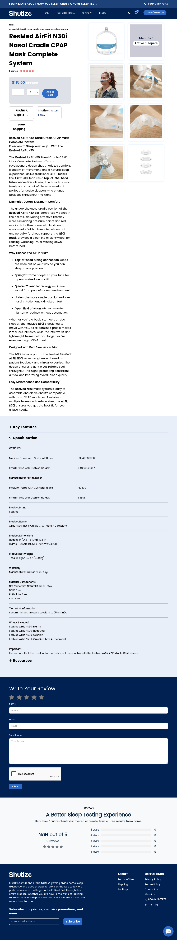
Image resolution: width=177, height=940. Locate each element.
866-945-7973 (158, 4)
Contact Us (152, 889)
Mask (11, 25)
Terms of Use (126, 879)
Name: (12, 703)
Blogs (102, 12)
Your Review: (15, 735)
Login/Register (155, 12)
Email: (12, 719)
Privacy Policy (153, 879)
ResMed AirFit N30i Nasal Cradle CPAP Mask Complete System (38, 29)
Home (46, 12)
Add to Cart (50, 93)
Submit (15, 786)
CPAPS (85, 12)
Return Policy (152, 884)
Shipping (123, 884)
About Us (150, 894)
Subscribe (73, 922)
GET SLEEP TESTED (66, 12)
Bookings (123, 889)
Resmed (14, 71)
